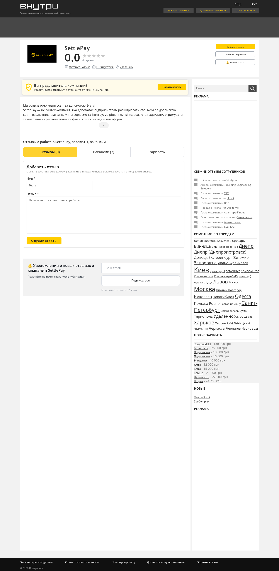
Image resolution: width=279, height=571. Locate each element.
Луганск (198, 282)
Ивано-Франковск (233, 263)
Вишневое (218, 246)
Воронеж (232, 247)
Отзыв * (33, 194)
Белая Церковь (205, 241)
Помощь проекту (123, 562)
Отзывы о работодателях (37, 562)
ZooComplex (201, 401)
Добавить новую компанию (166, 562)
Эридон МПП (202, 344)
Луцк (208, 282)
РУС (254, 4)
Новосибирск (223, 297)
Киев (201, 269)
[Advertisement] (225, 134)
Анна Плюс (201, 348)
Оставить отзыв (79, 67)
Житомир (241, 257)
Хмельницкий (238, 323)
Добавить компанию (213, 10)
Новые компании (178, 10)
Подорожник (202, 352)
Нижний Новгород (229, 290)
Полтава (201, 303)
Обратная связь (246, 10)
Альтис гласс (232, 222)
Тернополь (203, 316)
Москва (204, 289)
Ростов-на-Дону (231, 304)
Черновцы (250, 328)
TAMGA (198, 373)
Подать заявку (171, 87)
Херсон (220, 323)
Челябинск (201, 329)
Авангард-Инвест (235, 212)
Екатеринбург (220, 257)
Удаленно (126, 67)
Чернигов (233, 328)
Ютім (197, 364)
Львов (220, 281)
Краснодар (216, 271)
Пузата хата (201, 377)
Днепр (246, 246)
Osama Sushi (202, 397)
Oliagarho (233, 208)
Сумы (243, 311)
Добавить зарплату (235, 54)
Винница (202, 246)
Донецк (201, 257)
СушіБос (229, 227)
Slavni (230, 198)
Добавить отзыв (235, 46)
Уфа (250, 316)
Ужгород (240, 317)
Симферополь (230, 310)
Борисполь (224, 241)
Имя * (31, 178)
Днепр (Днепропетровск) (220, 252)
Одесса (243, 296)
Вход (238, 4)
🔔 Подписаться (235, 62)
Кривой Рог (250, 271)
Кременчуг (231, 271)
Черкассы (217, 328)
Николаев (203, 296)
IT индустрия (105, 67)
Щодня (198, 381)
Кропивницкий (203, 276)
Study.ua (231, 180)
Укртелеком (244, 217)
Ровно (214, 303)
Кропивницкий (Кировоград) (232, 276)
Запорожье (205, 262)
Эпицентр (200, 360)
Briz (226, 203)
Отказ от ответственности (82, 562)
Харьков (204, 322)
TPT (226, 193)
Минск (233, 282)
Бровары (238, 241)
